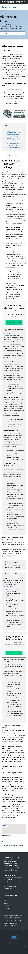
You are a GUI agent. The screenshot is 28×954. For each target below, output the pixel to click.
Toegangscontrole (8, 586)
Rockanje (13, 555)
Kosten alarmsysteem (9, 891)
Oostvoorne (5, 557)
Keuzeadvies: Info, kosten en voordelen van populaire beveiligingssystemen (14, 134)
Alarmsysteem (9, 943)
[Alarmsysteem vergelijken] (8, 7)
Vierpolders (12, 557)
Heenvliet (6, 908)
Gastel (5, 898)
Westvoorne (6, 336)
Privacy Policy (22, 946)
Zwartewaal (18, 555)
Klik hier (21, 566)
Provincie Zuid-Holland (16, 664)
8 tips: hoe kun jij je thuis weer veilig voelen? (12, 883)
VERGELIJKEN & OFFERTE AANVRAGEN (12, 33)
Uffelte (6, 903)
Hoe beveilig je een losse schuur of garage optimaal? (12, 879)
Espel (5, 901)
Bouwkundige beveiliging (10, 886)
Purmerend (6, 906)
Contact (4, 946)
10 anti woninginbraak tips (13, 142)
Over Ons (10, 946)
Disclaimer (15, 946)
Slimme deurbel (8, 889)
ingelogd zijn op (10, 845)
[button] (15, 155)
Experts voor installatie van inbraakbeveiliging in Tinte (13, 139)
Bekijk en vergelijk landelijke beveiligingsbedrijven (14, 144)
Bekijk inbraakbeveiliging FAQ (14, 147)
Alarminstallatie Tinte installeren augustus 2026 (15, 130)
